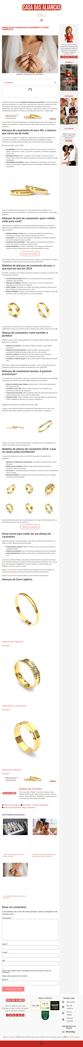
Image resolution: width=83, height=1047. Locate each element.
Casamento (30, 807)
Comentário (7, 918)
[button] (41, 20)
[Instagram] (61, 57)
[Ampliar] (23, 300)
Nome (5, 944)
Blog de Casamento (9, 1037)
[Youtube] (67, 57)
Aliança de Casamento (12, 807)
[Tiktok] (70, 57)
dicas (10, 342)
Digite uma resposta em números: (15, 976)
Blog (24, 807)
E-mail (5, 952)
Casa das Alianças (13, 570)
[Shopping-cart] (76, 57)
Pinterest (11, 575)
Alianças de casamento (30, 254)
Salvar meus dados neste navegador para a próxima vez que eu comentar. (26, 971)
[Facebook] (73, 57)
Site (3, 960)
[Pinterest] (64, 57)
